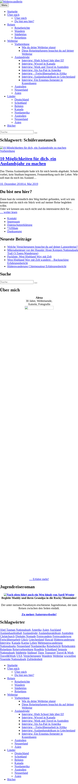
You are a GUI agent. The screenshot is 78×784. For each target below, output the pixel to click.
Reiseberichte (22, 27)
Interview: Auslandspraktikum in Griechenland (48, 76)
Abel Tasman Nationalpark (15, 629)
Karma (25, 642)
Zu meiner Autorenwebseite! (39, 614)
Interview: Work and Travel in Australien (45, 66)
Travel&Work (8, 655)
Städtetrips (20, 34)
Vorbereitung (22, 44)
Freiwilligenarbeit (10, 639)
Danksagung (14, 231)
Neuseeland (21, 89)
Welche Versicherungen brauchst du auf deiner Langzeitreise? (42, 246)
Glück (24, 639)
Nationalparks (8, 646)
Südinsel (32, 652)
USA (19, 655)
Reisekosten (68, 646)
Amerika (37, 629)
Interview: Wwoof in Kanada (38, 63)
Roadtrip (39, 649)
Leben (33, 642)
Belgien (19, 106)
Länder (11, 96)
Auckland (55, 629)
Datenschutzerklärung (19, 224)
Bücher (11, 125)
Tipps (41, 652)
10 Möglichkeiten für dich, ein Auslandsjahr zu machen (28, 161)
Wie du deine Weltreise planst (39, 47)
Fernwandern (44, 636)
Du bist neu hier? (24, 21)
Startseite (12, 11)
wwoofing (70, 655)
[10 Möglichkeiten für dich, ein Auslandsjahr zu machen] (33, 147)
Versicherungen (32, 655)
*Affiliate (12, 228)
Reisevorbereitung (23, 649)
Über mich (13, 14)
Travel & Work (65, 652)
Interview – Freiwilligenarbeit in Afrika (44, 73)
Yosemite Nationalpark (13, 659)
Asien (18, 93)
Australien (20, 86)
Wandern (20, 31)
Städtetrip (21, 652)
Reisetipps (20, 37)
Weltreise (12, 40)
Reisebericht (54, 646)
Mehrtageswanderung (50, 642)
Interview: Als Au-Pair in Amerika (41, 70)
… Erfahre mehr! (39, 579)
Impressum (13, 221)
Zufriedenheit (34, 659)
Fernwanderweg (62, 636)
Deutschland (22, 99)
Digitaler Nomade (25, 636)
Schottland (21, 102)
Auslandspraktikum (49, 633)
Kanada (19, 109)
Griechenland (36, 639)
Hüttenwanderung (64, 639)
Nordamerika (22, 112)
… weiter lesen (8, 212)
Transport (50, 652)
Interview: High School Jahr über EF (43, 60)
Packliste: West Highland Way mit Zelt (29, 256)
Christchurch (7, 636)
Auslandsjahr (22, 57)
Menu (4, 5)
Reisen (11, 24)
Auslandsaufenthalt (11, 633)
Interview (5, 642)
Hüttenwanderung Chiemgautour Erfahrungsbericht (36, 266)
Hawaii (49, 639)
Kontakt (12, 218)
